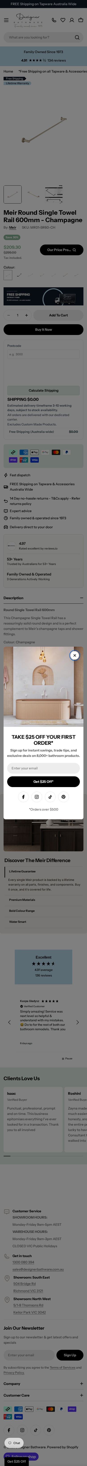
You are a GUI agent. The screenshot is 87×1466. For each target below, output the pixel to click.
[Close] (74, 655)
